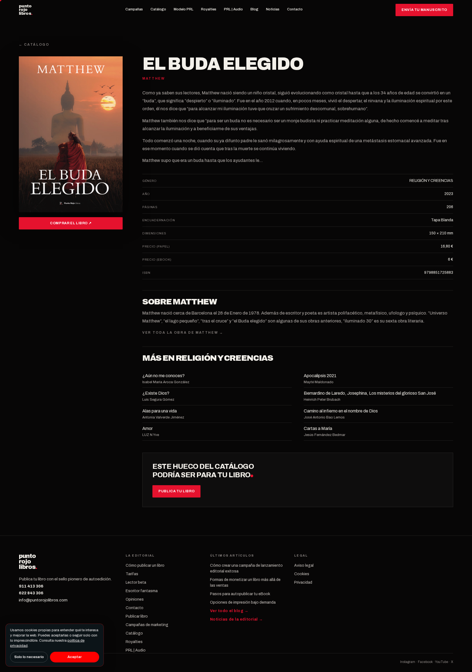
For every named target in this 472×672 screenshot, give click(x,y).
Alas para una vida (159, 411)
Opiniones (135, 599)
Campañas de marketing (147, 625)
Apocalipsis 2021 (320, 375)
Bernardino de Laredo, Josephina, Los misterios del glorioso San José (370, 393)
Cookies (301, 574)
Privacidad (303, 582)
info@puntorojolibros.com (43, 600)
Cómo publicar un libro (145, 565)
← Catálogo (34, 44)
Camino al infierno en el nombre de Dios (341, 411)
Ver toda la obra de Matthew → (182, 332)
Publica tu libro (176, 491)
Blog (254, 9)
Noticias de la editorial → (236, 619)
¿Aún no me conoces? (163, 375)
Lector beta (136, 582)
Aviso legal (304, 565)
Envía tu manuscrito (424, 10)
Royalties (208, 9)
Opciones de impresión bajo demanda (243, 602)
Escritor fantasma (142, 591)
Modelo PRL (183, 9)
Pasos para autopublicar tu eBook (240, 594)
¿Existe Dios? (155, 393)
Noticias (272, 9)
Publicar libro (137, 616)
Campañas (134, 9)
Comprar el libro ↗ (71, 223)
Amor (147, 428)
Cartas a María (318, 428)
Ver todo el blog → (229, 611)
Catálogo (158, 9)
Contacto (295, 9)
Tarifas (132, 574)
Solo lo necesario (29, 657)
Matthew (195, 301)
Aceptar (74, 657)
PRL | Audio (233, 9)
